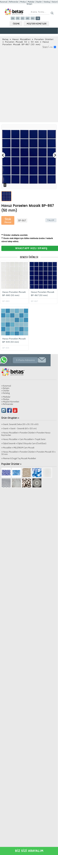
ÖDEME (16, 24)
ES (22, 18)
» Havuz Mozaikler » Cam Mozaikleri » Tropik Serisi (23, 439)
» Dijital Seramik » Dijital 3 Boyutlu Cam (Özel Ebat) (23, 443)
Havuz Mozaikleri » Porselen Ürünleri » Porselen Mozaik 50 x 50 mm (27, 40)
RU (32, 18)
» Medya (5, 399)
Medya (23, 2)
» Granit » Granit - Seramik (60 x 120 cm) (19, 428)
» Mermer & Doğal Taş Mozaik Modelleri (18, 458)
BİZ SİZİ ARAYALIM (29, 851)
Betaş (5, 39)
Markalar (31, 2)
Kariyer (54, 2)
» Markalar (5, 397)
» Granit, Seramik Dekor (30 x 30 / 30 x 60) (19, 424)
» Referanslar (7, 404)
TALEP (50, 220)
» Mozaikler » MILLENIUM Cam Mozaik (17, 447)
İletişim (29, 4)
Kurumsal (3, 2)
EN (13, 18)
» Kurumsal (6, 386)
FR (18, 18)
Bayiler (39, 2)
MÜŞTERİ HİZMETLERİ (36, 24)
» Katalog (5, 393)
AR (27, 18)
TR (38, 18)
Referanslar (13, 2)
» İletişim (5, 388)
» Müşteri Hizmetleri (10, 401)
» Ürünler (5, 390)
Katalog (47, 2)
